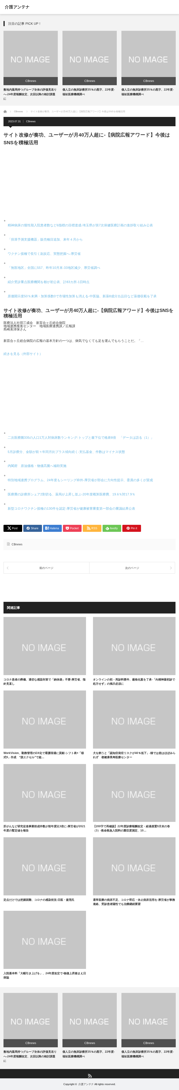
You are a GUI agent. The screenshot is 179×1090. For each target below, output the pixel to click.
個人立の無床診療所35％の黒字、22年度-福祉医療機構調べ (88, 1054)
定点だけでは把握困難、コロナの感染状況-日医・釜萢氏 (38, 899)
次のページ (132, 568)
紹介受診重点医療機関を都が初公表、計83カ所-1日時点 (49, 282)
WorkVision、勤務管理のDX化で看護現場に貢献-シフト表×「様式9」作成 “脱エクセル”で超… (43, 755)
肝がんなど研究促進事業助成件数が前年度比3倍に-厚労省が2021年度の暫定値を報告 (44, 828)
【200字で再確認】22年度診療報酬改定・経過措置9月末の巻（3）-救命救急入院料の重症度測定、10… (131, 828)
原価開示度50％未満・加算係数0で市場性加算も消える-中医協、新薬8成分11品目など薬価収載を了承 (82, 296)
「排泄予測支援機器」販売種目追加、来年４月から (45, 239)
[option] (30, 66)
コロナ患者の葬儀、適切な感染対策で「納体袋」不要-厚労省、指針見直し (44, 681)
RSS (90, 1075)
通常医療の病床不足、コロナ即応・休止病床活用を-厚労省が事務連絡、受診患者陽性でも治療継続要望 (134, 902)
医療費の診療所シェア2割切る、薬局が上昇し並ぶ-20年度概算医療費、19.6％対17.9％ (71, 494)
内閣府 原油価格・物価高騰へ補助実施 (37, 466)
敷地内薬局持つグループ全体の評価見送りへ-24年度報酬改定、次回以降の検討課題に (30, 94)
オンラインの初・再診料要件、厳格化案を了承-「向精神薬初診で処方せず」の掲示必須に (134, 681)
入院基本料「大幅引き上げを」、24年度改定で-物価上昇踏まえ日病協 (44, 975)
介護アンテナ (86, 1084)
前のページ (46, 568)
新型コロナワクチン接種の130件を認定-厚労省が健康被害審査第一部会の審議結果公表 (71, 508)
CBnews (30, 81)
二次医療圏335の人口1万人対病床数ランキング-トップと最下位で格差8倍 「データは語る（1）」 (81, 437)
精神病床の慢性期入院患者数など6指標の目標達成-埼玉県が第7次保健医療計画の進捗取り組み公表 (80, 225)
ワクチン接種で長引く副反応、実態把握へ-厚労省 (44, 254)
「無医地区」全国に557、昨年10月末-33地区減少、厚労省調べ (54, 268)
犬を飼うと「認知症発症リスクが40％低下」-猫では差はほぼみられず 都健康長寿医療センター (134, 755)
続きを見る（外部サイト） (23, 354)
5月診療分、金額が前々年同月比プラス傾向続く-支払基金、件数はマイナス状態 (66, 452)
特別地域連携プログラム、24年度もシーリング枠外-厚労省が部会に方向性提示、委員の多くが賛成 (80, 480)
